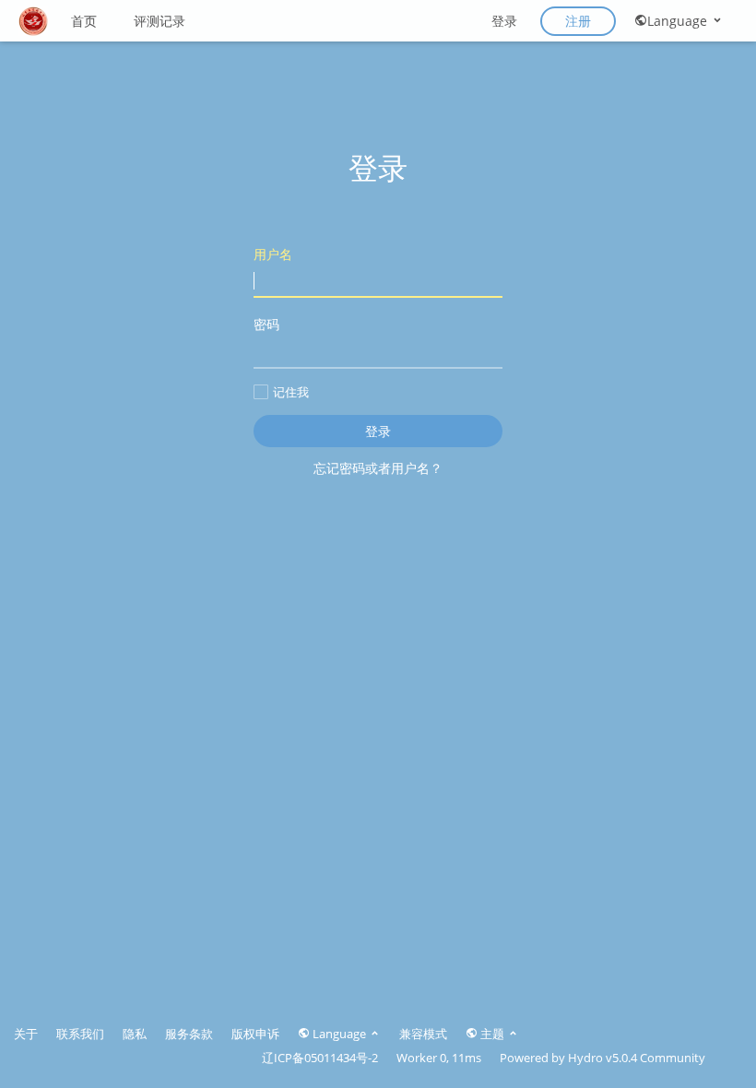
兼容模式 (423, 1033)
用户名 (273, 254)
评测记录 (159, 21)
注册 (578, 21)
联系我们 (80, 1033)
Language (679, 21)
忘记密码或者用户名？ (378, 468)
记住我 (291, 392)
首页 (84, 21)
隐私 (135, 1033)
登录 (504, 21)
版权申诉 (255, 1033)
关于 (26, 1033)
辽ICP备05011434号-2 (320, 1057)
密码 (266, 324)
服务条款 (189, 1033)
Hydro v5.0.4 (602, 1057)
